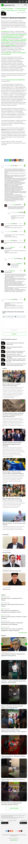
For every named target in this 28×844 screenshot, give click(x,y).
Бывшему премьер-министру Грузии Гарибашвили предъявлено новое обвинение (12, 444)
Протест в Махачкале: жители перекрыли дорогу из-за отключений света (12, 706)
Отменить (14, 334)
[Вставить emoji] (15, 316)
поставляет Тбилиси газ (10, 45)
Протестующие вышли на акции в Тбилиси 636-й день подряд (12, 384)
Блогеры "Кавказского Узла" (11, 10)
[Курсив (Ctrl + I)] (6, 316)
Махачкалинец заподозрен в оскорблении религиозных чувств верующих (12, 623)
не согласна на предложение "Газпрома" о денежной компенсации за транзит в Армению (14, 40)
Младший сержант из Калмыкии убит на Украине (12, 599)
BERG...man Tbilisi (22, 10)
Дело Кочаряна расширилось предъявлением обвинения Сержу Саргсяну (13, 654)
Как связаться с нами (12, 820)
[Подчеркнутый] (9, 316)
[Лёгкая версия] (7, 1)
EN (4, 1)
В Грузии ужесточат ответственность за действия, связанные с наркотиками (15, 351)
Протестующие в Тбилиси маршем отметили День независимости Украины (13, 472)
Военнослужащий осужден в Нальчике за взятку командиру (14, 617)
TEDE (15, 204)
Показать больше (14, 808)
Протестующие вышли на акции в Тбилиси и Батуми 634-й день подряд (12, 499)
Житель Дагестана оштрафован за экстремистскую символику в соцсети (11, 611)
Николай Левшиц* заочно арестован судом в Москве (14, 523)
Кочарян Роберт (7, 552)
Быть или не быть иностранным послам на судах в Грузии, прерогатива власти (16, 364)
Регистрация (14, 330)
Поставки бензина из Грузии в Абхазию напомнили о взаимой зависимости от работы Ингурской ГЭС (13, 414)
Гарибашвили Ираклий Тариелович (12, 571)
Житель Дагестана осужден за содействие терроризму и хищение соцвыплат (12, 629)
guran (12, 165)
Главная (2, 10)
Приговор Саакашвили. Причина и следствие (14, 347)
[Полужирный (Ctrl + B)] (3, 316)
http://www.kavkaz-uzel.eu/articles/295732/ (15, 79)
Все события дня (23, 632)
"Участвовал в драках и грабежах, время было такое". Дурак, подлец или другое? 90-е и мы (15, 360)
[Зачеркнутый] (12, 316)
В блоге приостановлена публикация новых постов (15, 343)
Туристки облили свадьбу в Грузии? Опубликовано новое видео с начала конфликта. (14, 730)
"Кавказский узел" (5, 31)
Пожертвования (24, 820)
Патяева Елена (6, 589)
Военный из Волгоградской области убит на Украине (12, 605)
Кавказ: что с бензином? (8, 8)
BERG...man (13, 247)
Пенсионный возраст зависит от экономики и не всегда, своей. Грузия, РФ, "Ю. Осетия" (16, 356)
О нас (2, 820)
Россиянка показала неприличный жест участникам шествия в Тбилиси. (11, 803)
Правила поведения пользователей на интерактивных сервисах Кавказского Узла (14, 835)
